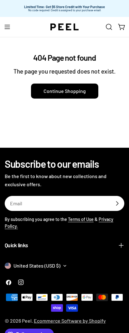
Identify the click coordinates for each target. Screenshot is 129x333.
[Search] (109, 27)
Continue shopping (65, 91)
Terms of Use (81, 219)
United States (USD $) (36, 266)
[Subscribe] (117, 203)
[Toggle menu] (7, 27)
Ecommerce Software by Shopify (70, 321)
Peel (27, 321)
